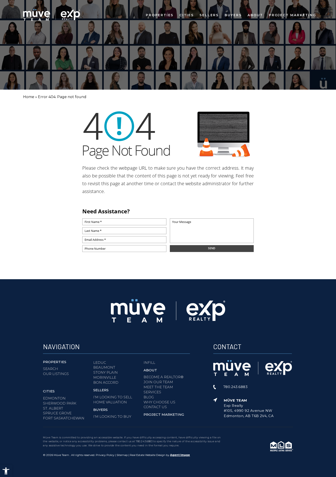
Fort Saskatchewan (63, 418)
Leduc (99, 362)
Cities (186, 15)
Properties (159, 15)
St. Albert (53, 408)
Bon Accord (105, 382)
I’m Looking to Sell (112, 397)
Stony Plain (105, 372)
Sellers (209, 15)
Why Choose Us (159, 402)
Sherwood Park (59, 403)
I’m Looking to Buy (112, 416)
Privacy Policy (105, 455)
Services (152, 392)
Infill (149, 362)
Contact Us (155, 407)
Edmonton (54, 398)
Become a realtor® (164, 377)
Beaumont (104, 367)
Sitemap (122, 455)
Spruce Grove (57, 413)
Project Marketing (292, 15)
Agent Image (180, 455)
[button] (6, 471)
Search (50, 369)
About (255, 15)
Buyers (233, 15)
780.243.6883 (144, 441)
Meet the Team (158, 387)
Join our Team (158, 382)
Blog (149, 397)
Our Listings (56, 374)
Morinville (104, 377)
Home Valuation (110, 402)
